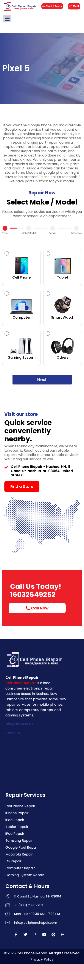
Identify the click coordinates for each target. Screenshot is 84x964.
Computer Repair (20, 868)
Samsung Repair (19, 840)
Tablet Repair (16, 826)
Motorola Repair (19, 854)
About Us (13, 732)
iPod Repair (14, 833)
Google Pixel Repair (21, 847)
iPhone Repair (17, 813)
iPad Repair (14, 819)
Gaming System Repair (24, 875)
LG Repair (13, 861)
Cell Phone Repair (20, 806)
